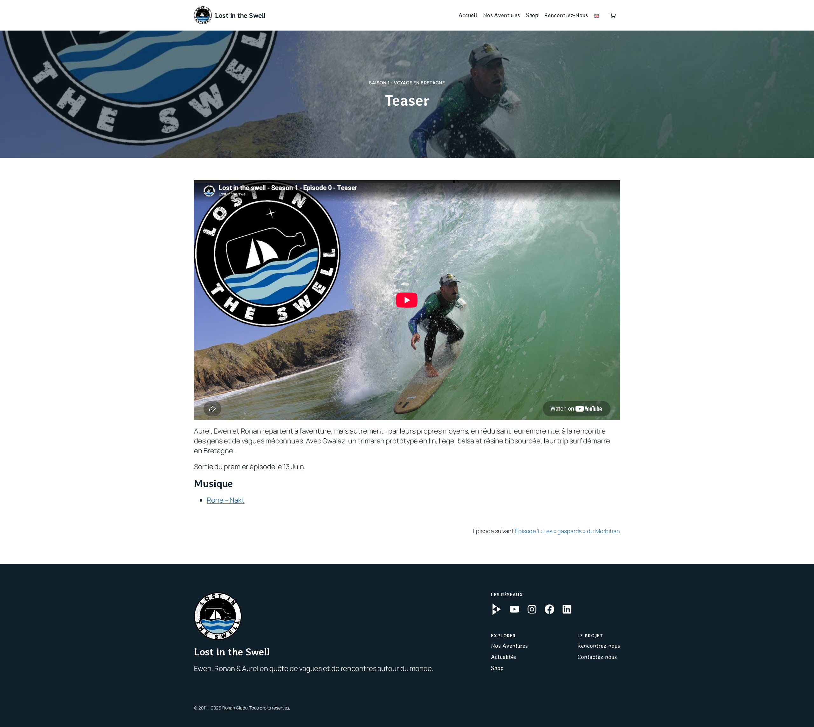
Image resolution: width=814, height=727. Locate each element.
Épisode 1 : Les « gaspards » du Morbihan (567, 531)
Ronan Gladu (235, 708)
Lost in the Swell (240, 15)
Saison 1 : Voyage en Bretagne (407, 83)
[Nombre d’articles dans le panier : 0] (613, 15)
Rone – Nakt (226, 500)
